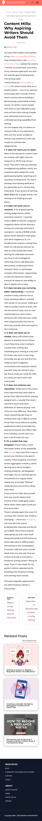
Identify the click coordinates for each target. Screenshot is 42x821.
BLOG (7, 768)
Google (12, 452)
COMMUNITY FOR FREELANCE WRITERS (19, 772)
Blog (15, 12)
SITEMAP (8, 801)
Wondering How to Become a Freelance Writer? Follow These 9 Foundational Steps (21, 741)
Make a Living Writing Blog (22, 56)
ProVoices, (31, 519)
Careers (8, 779)
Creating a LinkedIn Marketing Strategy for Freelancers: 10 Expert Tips (20, 705)
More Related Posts (29, 641)
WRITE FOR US (10, 797)
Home (8, 12)
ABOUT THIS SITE (11, 790)
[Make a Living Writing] (13, 4)
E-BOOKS (8, 776)
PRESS (7, 793)
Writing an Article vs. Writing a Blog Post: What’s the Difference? (21, 671)
